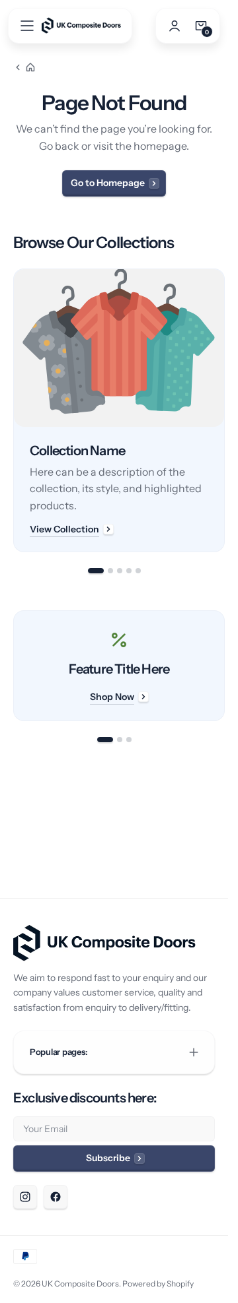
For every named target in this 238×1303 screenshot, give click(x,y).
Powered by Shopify (158, 1283)
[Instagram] (25, 1197)
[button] (27, 26)
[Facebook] (55, 1197)
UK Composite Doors (80, 1283)
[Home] (24, 67)
